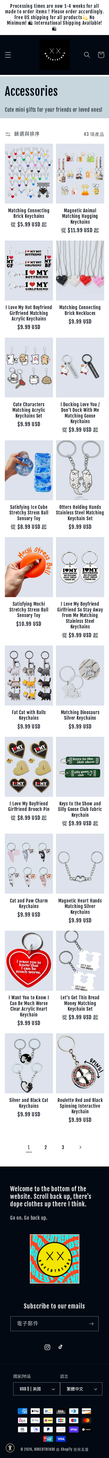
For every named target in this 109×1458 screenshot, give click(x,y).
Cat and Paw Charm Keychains (29, 903)
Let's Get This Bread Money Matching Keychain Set (80, 1003)
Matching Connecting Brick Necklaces (80, 310)
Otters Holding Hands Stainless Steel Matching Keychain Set (80, 512)
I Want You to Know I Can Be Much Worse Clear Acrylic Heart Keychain (29, 1006)
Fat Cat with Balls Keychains (29, 715)
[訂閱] (91, 1323)
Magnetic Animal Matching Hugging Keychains (80, 216)
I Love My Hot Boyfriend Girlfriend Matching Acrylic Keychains (29, 313)
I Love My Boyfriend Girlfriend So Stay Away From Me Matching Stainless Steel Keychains (80, 615)
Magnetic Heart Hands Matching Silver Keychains (80, 906)
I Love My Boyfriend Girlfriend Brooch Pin (29, 806)
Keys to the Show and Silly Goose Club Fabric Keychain (80, 809)
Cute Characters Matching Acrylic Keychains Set (28, 410)
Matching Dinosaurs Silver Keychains (80, 715)
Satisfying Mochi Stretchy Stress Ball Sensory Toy (28, 609)
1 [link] (29, 1147)
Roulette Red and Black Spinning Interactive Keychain (80, 1105)
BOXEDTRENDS (44, 1449)
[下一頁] (80, 1147)
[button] (8, 55)
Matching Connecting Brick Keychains (29, 213)
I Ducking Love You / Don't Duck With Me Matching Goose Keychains (80, 413)
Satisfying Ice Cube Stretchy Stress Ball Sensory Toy (28, 512)
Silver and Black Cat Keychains (28, 1103)
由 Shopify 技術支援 (72, 1449)
